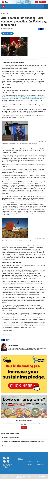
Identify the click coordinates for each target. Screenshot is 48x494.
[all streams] (46, 6)
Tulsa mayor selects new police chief (12, 446)
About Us (20, 456)
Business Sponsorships (20, 459)
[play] (3, 6)
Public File (39, 458)
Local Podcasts (30, 461)
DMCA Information (31, 456)
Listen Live (30, 458)
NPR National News (5, 13)
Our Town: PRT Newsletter (24, 421)
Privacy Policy (39, 456)
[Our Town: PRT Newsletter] (24, 407)
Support (38, 461)
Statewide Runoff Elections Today (11, 437)
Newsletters (30, 464)
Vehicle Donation (40, 464)
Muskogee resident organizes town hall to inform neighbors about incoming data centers (24, 441)
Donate (43, 2)
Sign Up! (24, 427)
